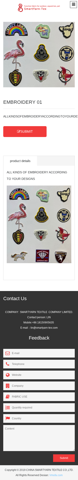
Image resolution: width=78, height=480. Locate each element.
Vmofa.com (56, 475)
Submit (64, 458)
